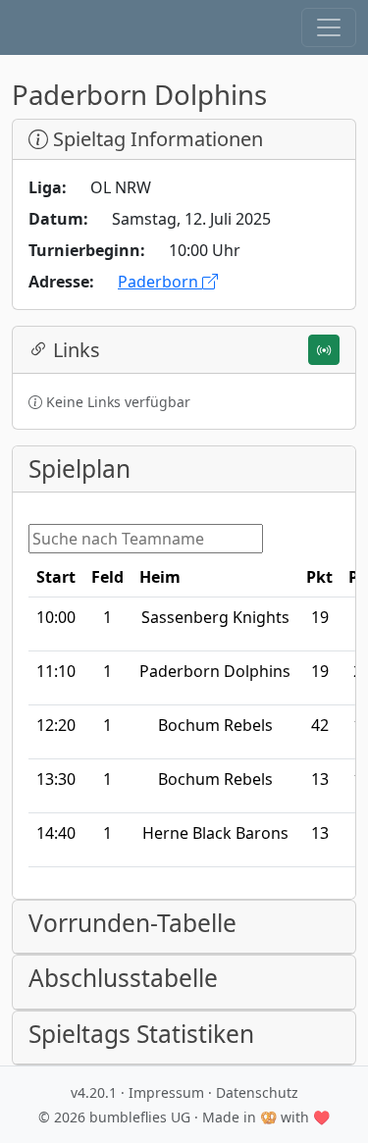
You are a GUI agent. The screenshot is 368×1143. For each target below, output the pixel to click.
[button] (328, 27)
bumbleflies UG (139, 1117)
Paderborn (160, 281)
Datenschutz (257, 1092)
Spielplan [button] (79, 468)
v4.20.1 (94, 1092)
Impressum (166, 1092)
